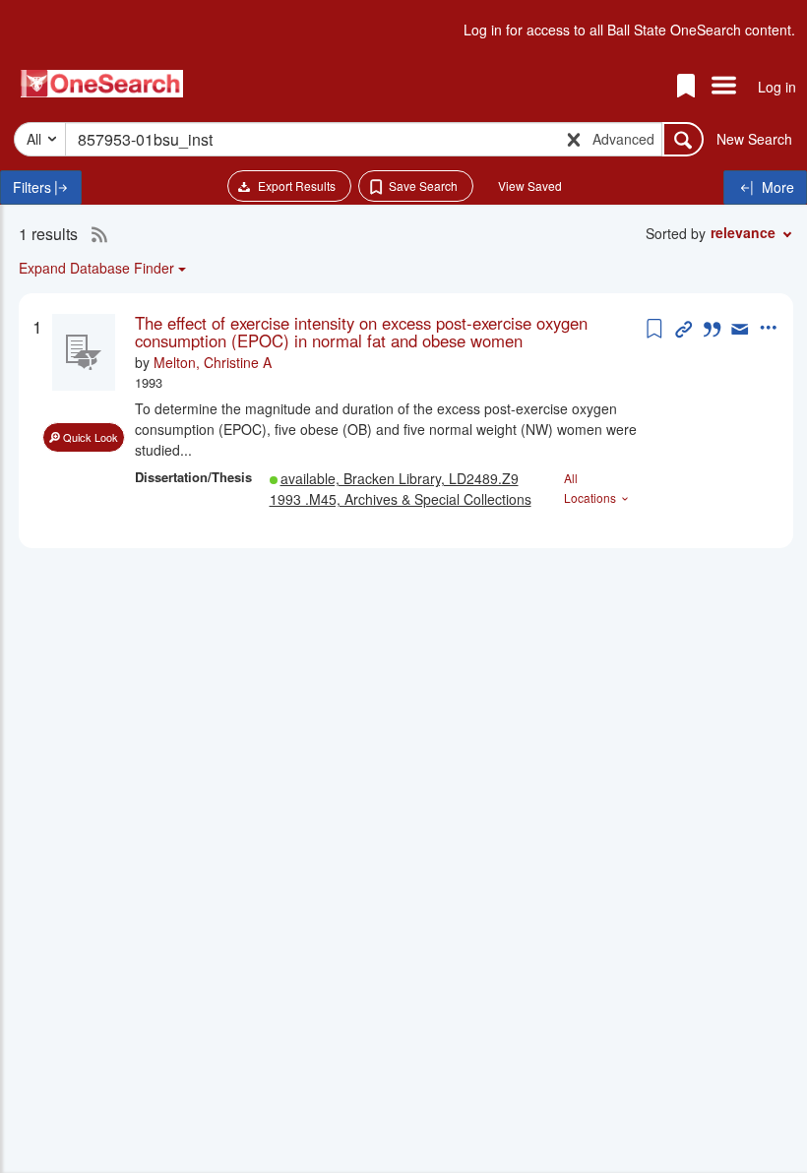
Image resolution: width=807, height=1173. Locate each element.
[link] (388, 332)
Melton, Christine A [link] (213, 362)
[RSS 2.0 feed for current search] (94, 234)
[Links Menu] (724, 86)
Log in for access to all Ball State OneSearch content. (629, 29)
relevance (743, 232)
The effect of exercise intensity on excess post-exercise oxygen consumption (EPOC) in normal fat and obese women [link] (361, 332)
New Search (754, 139)
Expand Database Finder (96, 268)
